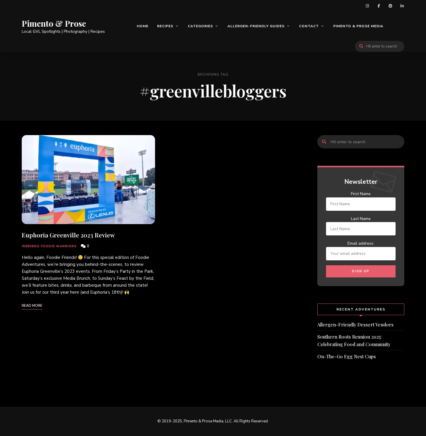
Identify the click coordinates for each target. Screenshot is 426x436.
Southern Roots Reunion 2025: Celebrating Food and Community (353, 340)
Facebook (379, 6)
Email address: (360, 243)
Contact (309, 26)
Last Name (361, 218)
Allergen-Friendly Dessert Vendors (355, 324)
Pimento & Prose (54, 23)
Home (142, 26)
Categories (200, 26)
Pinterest (390, 6)
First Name (361, 194)
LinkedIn (402, 6)
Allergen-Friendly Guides (256, 26)
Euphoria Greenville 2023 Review (68, 235)
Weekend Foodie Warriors (49, 246)
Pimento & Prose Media (358, 26)
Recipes (165, 26)
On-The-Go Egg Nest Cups (346, 356)
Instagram (367, 6)
